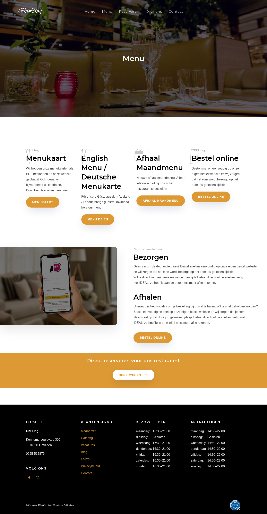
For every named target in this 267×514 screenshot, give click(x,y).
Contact (176, 11)
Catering (87, 438)
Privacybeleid (90, 466)
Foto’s (85, 459)
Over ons (154, 11)
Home (90, 11)
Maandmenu (89, 431)
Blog (84, 452)
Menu (107, 11)
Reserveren (129, 11)
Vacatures (88, 445)
